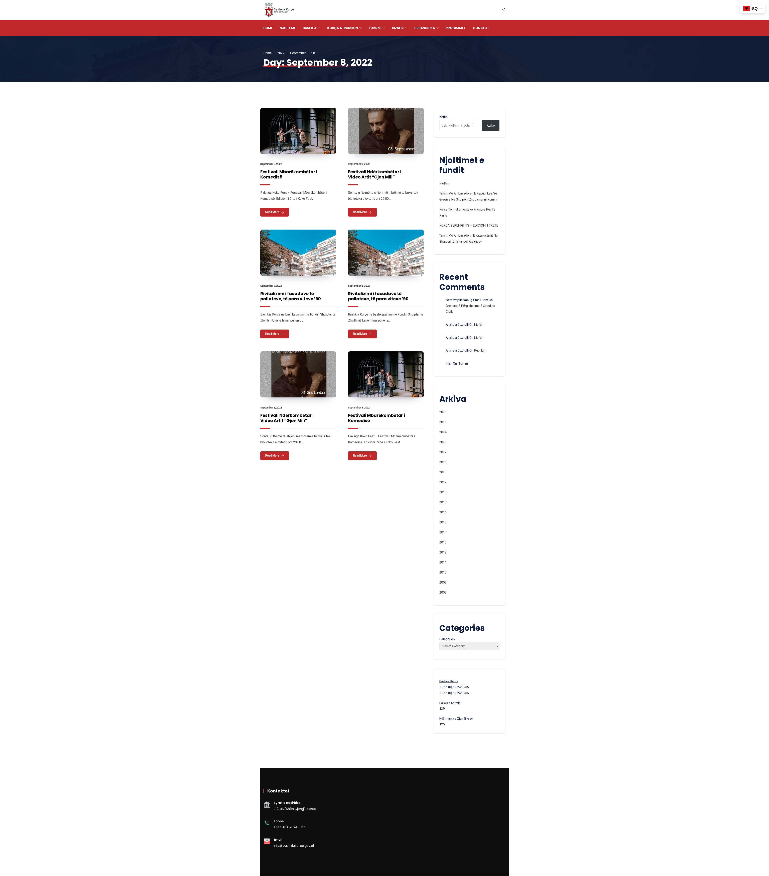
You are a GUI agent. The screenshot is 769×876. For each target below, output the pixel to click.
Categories (447, 639)
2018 (443, 492)
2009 (443, 582)
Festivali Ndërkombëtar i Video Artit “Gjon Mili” (374, 174)
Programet (456, 28)
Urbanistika (424, 28)
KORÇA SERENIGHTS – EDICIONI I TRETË (468, 225)
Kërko (491, 125)
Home (268, 28)
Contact (481, 28)
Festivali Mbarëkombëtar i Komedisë (288, 174)
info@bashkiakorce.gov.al (294, 845)
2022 (281, 53)
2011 (443, 562)
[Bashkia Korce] (279, 10)
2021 (443, 462)
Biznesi (398, 28)
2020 (443, 472)
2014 (443, 532)
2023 (443, 442)
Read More (272, 212)
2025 (443, 422)
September (298, 53)
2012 (443, 552)
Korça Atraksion (342, 28)
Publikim (480, 350)
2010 (443, 572)
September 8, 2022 (271, 163)
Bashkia (309, 28)
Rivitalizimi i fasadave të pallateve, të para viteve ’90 (290, 296)
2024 (443, 432)
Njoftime (288, 28)
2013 (443, 542)
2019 (443, 482)
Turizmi (375, 28)
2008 (443, 592)
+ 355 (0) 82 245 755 (290, 827)
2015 (443, 522)
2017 (443, 502)
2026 (443, 412)
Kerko (443, 117)
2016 (443, 512)
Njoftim (444, 183)
